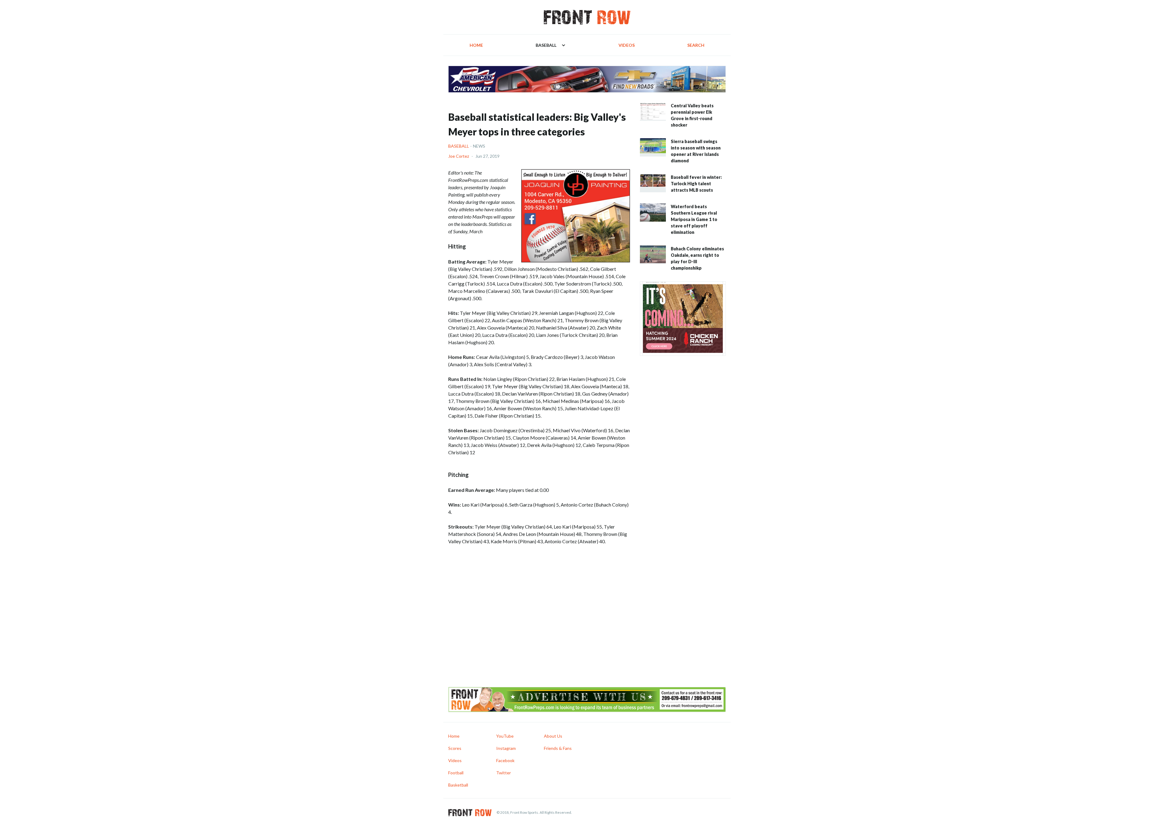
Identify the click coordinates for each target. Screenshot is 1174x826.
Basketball (458, 784)
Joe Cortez (458, 156)
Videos (626, 45)
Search (695, 45)
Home (476, 45)
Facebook (505, 760)
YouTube (505, 736)
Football (455, 772)
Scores (454, 748)
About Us (553, 736)
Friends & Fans (558, 748)
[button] (551, 45)
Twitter (503, 772)
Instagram (506, 748)
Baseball (458, 146)
